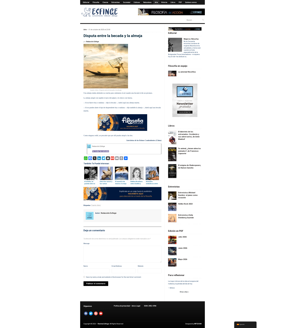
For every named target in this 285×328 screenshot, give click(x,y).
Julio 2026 (182, 237)
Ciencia (105, 2)
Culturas (137, 2)
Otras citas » (184, 292)
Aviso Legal (136, 306)
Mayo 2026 (182, 259)
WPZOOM (198, 324)
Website (140, 266)
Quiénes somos (191, 2)
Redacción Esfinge (92, 41)
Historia (164, 2)
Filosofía (96, 2)
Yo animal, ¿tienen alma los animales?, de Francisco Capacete (189, 151)
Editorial (86, 2)
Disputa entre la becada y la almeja (112, 35)
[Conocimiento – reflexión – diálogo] (99, 12)
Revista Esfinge (103, 324)
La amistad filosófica (187, 72)
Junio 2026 (182, 248)
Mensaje (86, 243)
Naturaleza (147, 2)
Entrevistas (115, 2)
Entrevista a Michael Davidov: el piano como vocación (188, 195)
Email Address (117, 266)
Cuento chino (96, 205)
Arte (156, 2)
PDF (180, 2)
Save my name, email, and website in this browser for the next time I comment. (113, 277)
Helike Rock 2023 (185, 204)
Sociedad (126, 2)
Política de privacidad (122, 306)
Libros (173, 2)
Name (85, 266)
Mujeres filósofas (191, 39)
